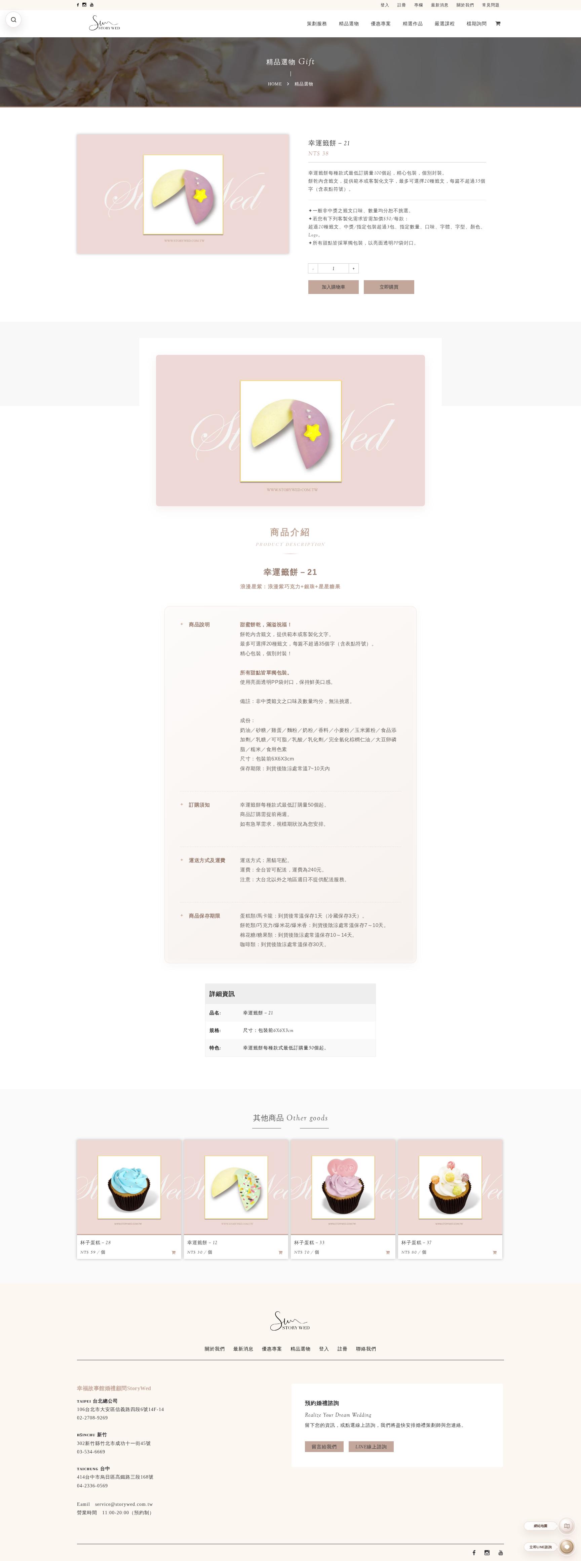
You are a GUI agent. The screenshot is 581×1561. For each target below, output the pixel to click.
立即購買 (389, 287)
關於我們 (465, 5)
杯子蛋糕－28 (95, 1242)
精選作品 (413, 23)
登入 (385, 5)
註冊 (401, 5)
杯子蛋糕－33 (309, 1242)
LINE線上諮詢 (371, 1446)
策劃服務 (317, 23)
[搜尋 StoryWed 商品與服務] (13, 19)
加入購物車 (333, 287)
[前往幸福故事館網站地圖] (567, 1526)
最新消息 (440, 5)
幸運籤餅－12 (202, 1242)
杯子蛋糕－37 (416, 1242)
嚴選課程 (445, 23)
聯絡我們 (366, 1348)
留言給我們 (324, 1446)
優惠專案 (381, 23)
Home (275, 83)
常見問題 (491, 5)
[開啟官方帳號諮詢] (567, 1547)
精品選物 (349, 23)
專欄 (418, 5)
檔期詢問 (477, 23)
